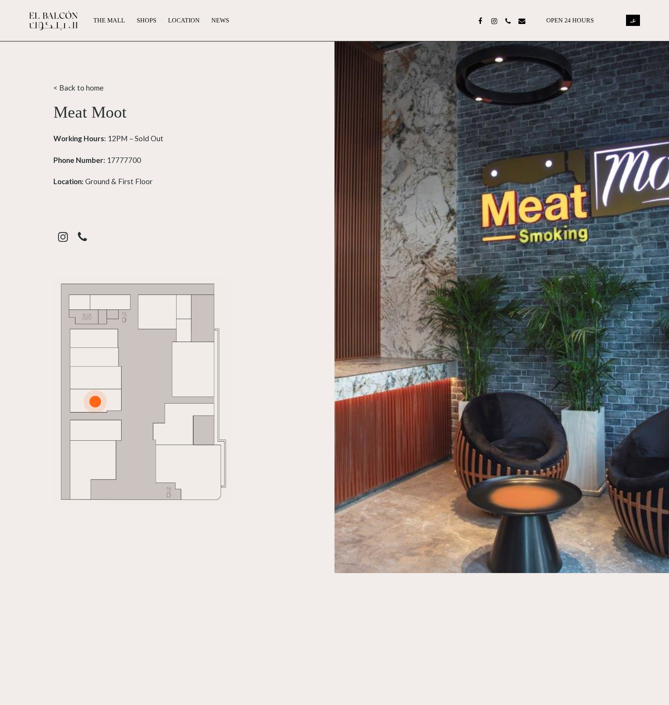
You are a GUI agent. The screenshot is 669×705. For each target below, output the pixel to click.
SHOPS (146, 20)
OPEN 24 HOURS (570, 20)
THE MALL (109, 20)
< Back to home (78, 87)
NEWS (220, 20)
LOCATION (184, 20)
